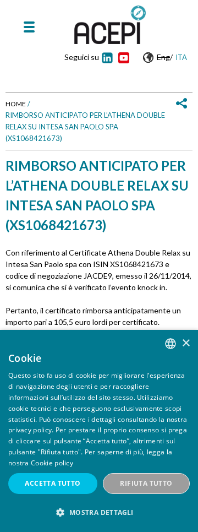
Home (16, 104)
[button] (99, 512)
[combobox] (170, 343)
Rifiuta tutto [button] (146, 483)
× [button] (186, 343)
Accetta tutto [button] (52, 483)
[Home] (110, 25)
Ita (181, 57)
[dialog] (99, 431)
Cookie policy (52, 463)
